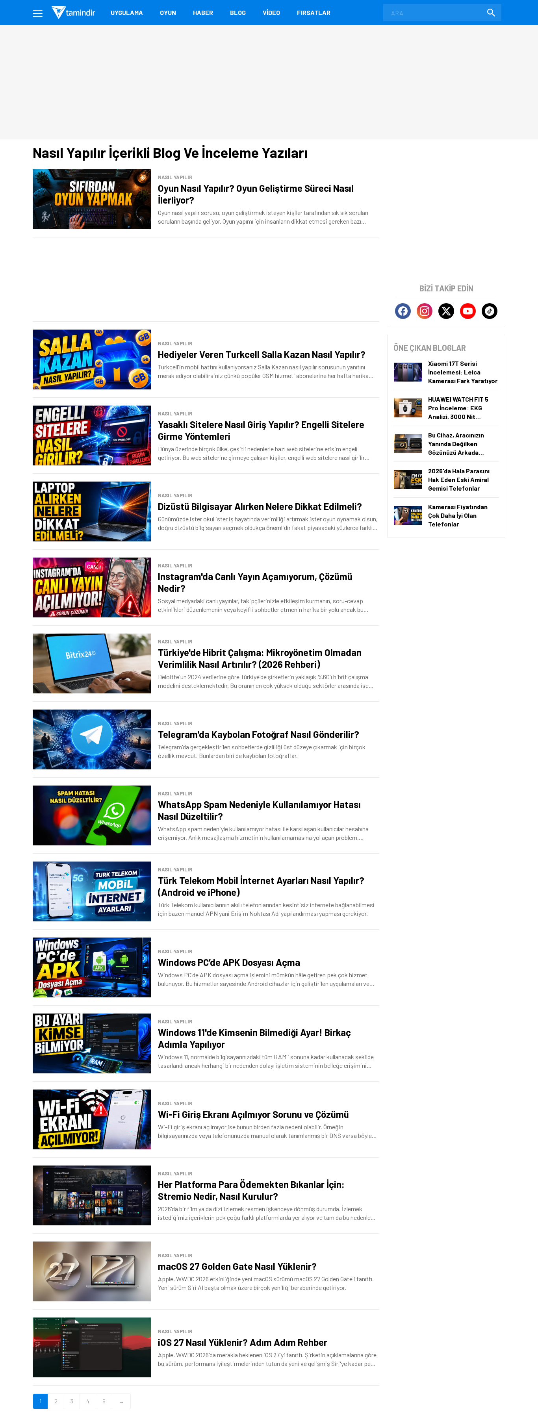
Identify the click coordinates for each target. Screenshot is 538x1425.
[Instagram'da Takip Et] (424, 311)
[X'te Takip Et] (446, 311)
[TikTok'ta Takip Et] (489, 311)
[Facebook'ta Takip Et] (403, 311)
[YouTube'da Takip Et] (468, 311)
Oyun (168, 12)
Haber (203, 12)
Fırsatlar (313, 12)
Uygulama (127, 12)
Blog (238, 12)
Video (271, 12)
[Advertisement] (206, 279)
